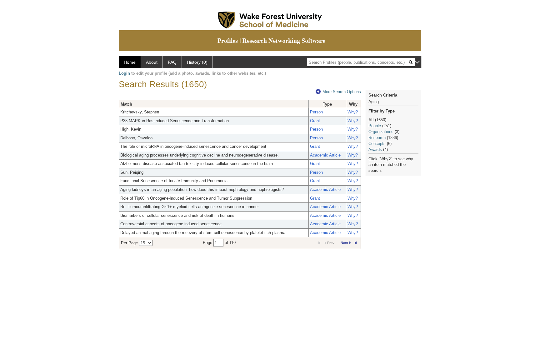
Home (130, 62)
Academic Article (325, 155)
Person (316, 112)
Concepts (377, 143)
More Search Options (341, 91)
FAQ (172, 62)
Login (124, 73)
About (152, 62)
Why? (353, 112)
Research (377, 137)
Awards (375, 149)
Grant (315, 120)
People (374, 125)
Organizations (380, 131)
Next (344, 243)
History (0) (197, 62)
